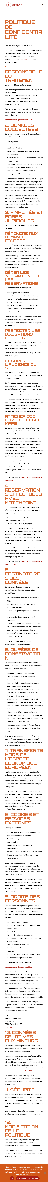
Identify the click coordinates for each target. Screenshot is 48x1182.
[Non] (45, 1173)
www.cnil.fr (9, 1027)
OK (12, 1178)
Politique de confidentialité (27, 1178)
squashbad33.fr (26, 59)
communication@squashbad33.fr (18, 119)
